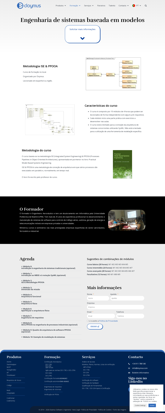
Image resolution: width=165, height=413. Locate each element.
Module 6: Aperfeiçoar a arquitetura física (35, 310)
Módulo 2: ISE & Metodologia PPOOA (32, 281)
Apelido (113, 294)
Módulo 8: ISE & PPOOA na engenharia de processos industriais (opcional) (49, 324)
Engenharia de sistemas (52, 389)
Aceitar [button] (152, 405)
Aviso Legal (76, 410)
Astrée (9, 362)
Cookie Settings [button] (140, 405)
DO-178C (86, 370)
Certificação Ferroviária (55, 378)
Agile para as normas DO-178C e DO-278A (60, 370)
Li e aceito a (103, 321)
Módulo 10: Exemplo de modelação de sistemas (44, 337)
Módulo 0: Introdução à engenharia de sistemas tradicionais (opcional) (48, 267)
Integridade (11, 393)
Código (9, 385)
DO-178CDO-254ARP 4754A (49, 366)
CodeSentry (11, 401)
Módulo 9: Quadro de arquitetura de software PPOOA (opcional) (46, 331)
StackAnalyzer (11, 364)
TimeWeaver (11, 375)
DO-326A (48, 373)
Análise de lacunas (88, 362)
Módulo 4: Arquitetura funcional (31, 295)
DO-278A (86, 375)
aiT (8, 372)
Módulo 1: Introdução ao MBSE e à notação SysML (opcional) (43, 274)
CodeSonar (10, 398)
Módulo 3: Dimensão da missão (30, 288)
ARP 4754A (87, 367)
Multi (8, 390)
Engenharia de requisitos (53, 387)
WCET (9, 367)
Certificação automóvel (56, 381)
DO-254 (86, 372)
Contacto (135, 357)
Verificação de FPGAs (51, 394)
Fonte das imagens (119, 410)
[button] (50, 267)
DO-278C (48, 376)
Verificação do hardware (90, 383)
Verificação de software (90, 380)
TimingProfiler (11, 370)
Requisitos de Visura (14, 380)
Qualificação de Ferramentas (92, 386)
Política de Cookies (105, 410)
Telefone (120, 312)
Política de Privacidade (108, 321)
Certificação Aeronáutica (52, 362)
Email (89, 312)
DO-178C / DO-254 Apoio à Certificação (96, 388)
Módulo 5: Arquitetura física (29, 303)
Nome (90, 294)
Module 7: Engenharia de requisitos (32, 317)
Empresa (90, 303)
